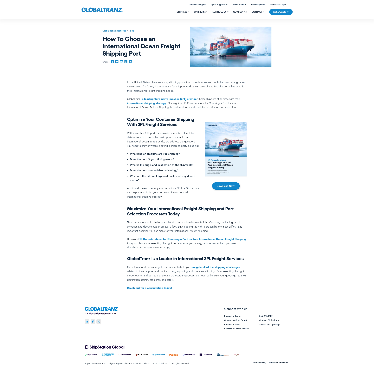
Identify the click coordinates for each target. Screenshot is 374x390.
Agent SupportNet (219, 4)
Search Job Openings (269, 324)
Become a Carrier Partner (236, 329)
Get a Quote (279, 11)
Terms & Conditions (278, 363)
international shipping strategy (146, 103)
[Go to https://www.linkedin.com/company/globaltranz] (87, 321)
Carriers (199, 11)
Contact (257, 11)
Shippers (182, 11)
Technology (219, 11)
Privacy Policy (259, 363)
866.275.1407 (265, 316)
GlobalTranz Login (278, 4)
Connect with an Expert (235, 320)
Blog (132, 30)
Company (239, 11)
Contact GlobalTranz (269, 320)
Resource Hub (239, 4)
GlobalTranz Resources (114, 30)
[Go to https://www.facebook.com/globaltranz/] (93, 321)
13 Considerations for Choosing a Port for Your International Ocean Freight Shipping (192, 239)
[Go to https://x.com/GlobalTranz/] (98, 321)
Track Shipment (258, 4)
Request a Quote (232, 316)
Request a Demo (232, 324)
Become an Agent (197, 4)
